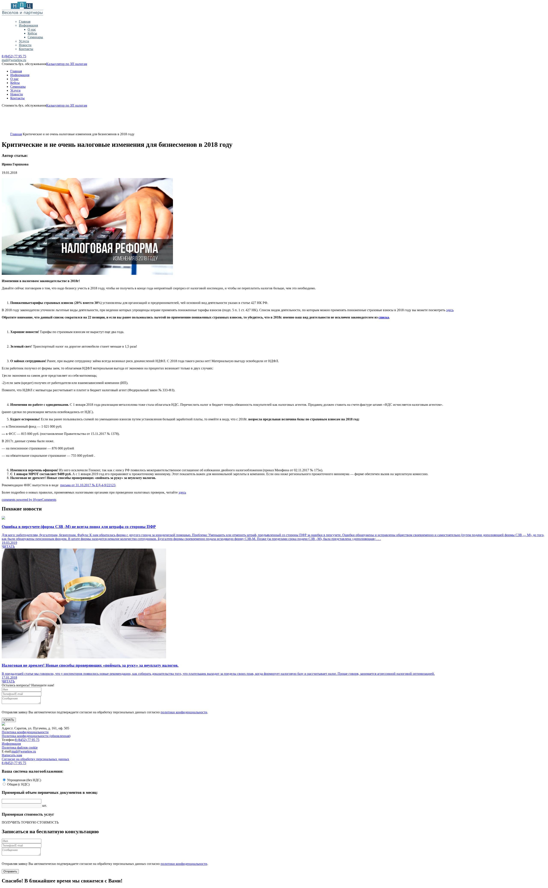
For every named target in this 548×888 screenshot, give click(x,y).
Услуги (24, 41)
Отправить (10, 871)
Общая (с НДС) (18, 784)
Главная (24, 21)
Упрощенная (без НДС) (24, 780)
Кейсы (32, 33)
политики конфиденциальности (184, 712)
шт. (44, 805)
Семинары (35, 37)
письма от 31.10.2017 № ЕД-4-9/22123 (87, 485)
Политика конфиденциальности (25, 732)
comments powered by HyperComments (29, 499)
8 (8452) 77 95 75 (14, 56)
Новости (25, 45)
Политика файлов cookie (20, 747)
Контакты (26, 49)
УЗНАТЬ (8, 719)
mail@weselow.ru (14, 60)
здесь (450, 310)
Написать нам (12, 755)
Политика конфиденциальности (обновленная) (36, 736)
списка (383, 317)
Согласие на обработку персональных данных (35, 759)
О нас (32, 29)
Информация (28, 25)
